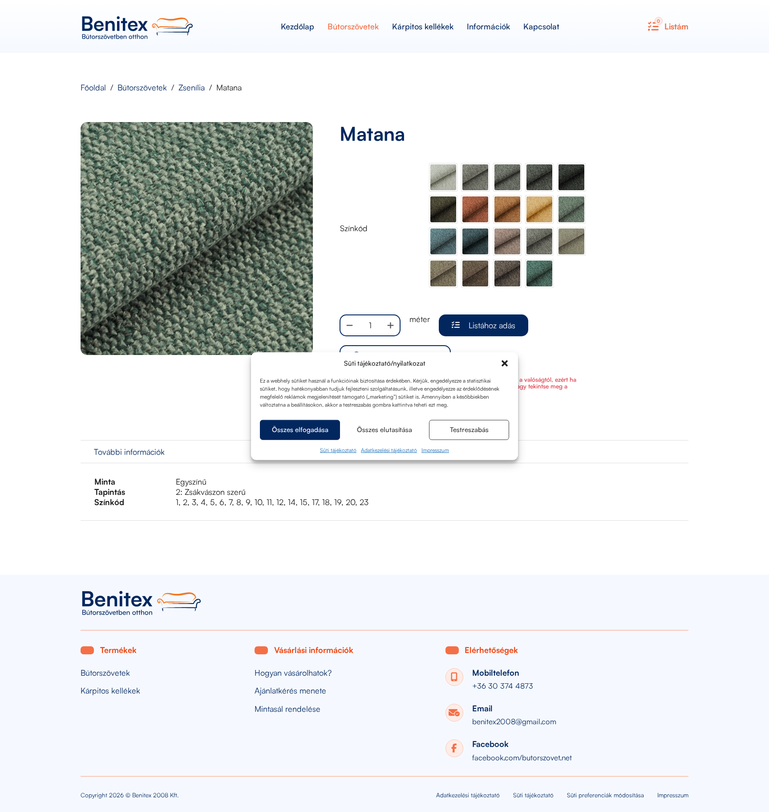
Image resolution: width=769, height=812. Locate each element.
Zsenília (191, 87)
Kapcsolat (541, 26)
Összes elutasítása (384, 429)
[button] (504, 363)
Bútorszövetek (353, 26)
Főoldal (93, 87)
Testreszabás (469, 429)
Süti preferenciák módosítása (605, 795)
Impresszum (435, 449)
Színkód (354, 228)
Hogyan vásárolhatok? (293, 672)
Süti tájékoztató (338, 449)
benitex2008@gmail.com (514, 721)
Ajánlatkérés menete (290, 690)
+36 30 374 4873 (502, 685)
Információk (488, 26)
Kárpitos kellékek (422, 26)
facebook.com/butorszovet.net (522, 757)
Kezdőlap (297, 26)
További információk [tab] (129, 452)
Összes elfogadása (300, 429)
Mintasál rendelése (287, 709)
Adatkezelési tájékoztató (389, 449)
